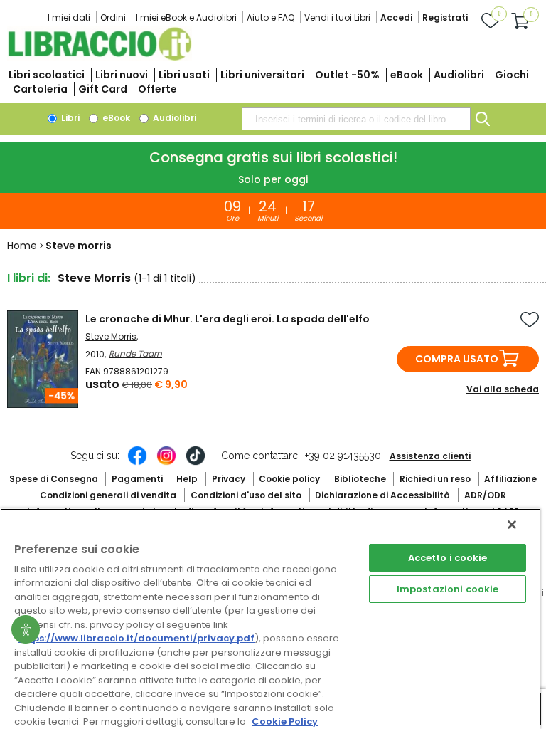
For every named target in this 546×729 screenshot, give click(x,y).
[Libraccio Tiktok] (195, 463)
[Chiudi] (512, 524)
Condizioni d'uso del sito (246, 495)
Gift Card (102, 89)
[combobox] (356, 118)
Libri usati (184, 75)
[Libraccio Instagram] (166, 463)
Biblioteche (360, 479)
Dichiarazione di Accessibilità (382, 495)
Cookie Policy (285, 721)
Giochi (512, 75)
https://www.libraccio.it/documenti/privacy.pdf (136, 638)
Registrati (445, 17)
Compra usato (456, 359)
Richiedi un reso (435, 479)
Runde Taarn (135, 353)
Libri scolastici (47, 75)
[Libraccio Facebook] (137, 463)
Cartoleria (40, 89)
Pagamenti (137, 479)
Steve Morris (110, 336)
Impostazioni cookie (447, 589)
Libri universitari (262, 75)
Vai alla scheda (502, 389)
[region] (270, 618)
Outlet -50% (347, 75)
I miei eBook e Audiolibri (186, 17)
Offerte (157, 89)
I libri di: (28, 278)
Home (22, 245)
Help (187, 479)
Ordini (113, 17)
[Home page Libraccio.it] (99, 57)
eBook (406, 75)
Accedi (396, 17)
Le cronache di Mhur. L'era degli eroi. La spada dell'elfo (227, 319)
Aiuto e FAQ (270, 17)
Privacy (228, 479)
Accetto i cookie (448, 558)
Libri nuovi (121, 75)
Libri (69, 118)
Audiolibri (459, 75)
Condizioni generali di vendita (108, 495)
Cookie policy (289, 479)
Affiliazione (510, 479)
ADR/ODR (485, 495)
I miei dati (69, 17)
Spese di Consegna (53, 479)
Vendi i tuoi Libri (337, 17)
